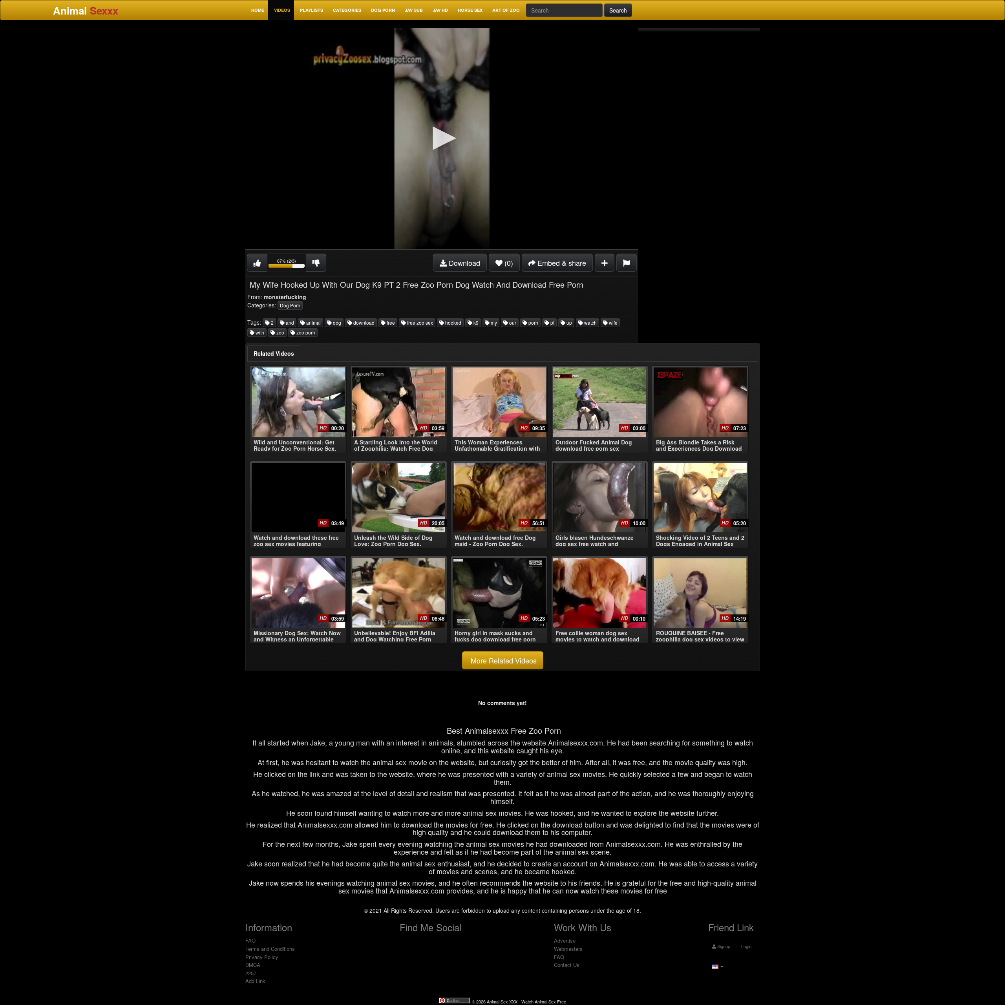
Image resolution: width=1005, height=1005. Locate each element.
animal (313, 322)
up (568, 322)
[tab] (273, 353)
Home (257, 10)
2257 (250, 973)
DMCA (252, 964)
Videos (282, 10)
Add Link (255, 981)
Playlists (311, 10)
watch (590, 322)
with (259, 332)
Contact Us (566, 964)
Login (745, 946)
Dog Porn (383, 10)
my (493, 322)
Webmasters (568, 948)
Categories (347, 10)
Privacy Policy (261, 957)
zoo (279, 332)
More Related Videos (503, 660)
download (363, 322)
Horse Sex (470, 10)
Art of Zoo (506, 10)
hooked (452, 322)
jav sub (414, 10)
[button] (441, 138)
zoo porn (305, 332)
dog (336, 322)
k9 (475, 322)
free (390, 322)
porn (532, 322)
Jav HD (440, 10)
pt (551, 322)
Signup (723, 946)
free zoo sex (419, 322)
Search (618, 10)
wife (613, 322)
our (512, 322)
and (289, 322)
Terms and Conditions (270, 948)
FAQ (250, 940)
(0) (507, 263)
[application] (441, 138)
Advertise (565, 940)
